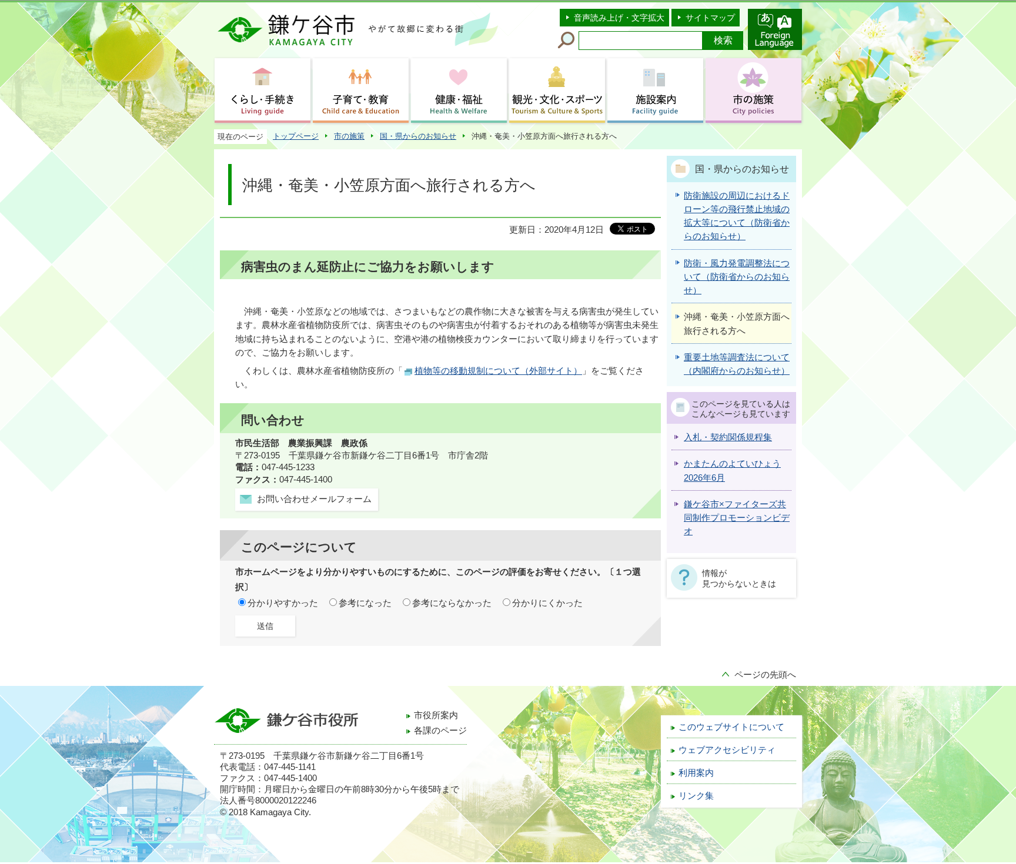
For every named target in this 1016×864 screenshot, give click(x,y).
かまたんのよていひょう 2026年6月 (732, 470)
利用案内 (696, 773)
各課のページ (440, 730)
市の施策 (349, 136)
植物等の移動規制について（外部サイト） (498, 371)
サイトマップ (710, 17)
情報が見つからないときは (739, 578)
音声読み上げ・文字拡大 (619, 17)
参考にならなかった (452, 603)
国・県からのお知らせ (418, 136)
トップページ (296, 136)
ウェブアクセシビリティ (727, 750)
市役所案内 (436, 715)
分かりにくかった (547, 603)
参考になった (365, 603)
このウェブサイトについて (731, 727)
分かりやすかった (283, 603)
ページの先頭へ (765, 674)
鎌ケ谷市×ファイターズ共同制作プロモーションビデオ (737, 518)
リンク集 (696, 796)
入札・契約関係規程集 (728, 437)
